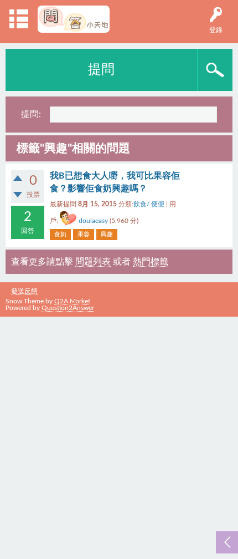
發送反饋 (24, 291)
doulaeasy (93, 220)
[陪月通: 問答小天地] (74, 19)
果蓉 (83, 234)
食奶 (60, 234)
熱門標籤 (150, 261)
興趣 (107, 234)
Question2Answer (68, 307)
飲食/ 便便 (148, 204)
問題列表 (93, 261)
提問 (101, 70)
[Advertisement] (119, 436)
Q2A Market (72, 301)
